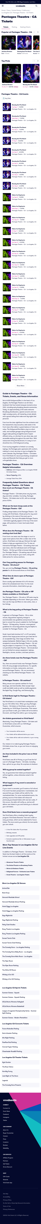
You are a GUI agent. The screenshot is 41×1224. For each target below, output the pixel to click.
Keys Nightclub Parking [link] (10, 920)
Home (3, 10)
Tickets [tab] (5, 27)
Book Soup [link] (5, 893)
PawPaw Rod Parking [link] (9, 1042)
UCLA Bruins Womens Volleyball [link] (13, 1002)
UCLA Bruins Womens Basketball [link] (13, 1006)
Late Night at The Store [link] (10, 1076)
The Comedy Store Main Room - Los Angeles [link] (17, 956)
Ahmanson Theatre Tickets (15, 862)
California (25, 10)
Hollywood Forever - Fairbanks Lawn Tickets (20, 871)
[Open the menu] (3, 6)
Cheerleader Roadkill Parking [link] (12, 1051)
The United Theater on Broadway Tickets (19, 865)
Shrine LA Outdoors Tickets (15, 868)
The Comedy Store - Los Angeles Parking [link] (16, 947)
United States (16, 10)
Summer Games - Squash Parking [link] (13, 997)
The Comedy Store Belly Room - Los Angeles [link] (17, 952)
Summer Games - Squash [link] (10, 993)
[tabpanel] (20, 209)
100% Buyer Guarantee (23, 2)
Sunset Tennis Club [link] (8, 938)
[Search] (36, 6)
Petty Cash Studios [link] (8, 924)
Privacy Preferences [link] (9, 1209)
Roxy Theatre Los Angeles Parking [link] (13, 934)
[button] (6, 98)
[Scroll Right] (37, 32)
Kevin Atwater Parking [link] (9, 1033)
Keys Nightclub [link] (7, 915)
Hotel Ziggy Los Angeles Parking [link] (13, 911)
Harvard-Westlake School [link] (10, 897)
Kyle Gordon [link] (6, 1062)
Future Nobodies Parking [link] (10, 1029)
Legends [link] (5, 1080)
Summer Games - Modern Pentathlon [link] (14, 1018)
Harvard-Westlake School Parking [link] (13, 902)
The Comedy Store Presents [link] (11, 1085)
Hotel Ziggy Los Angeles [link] (10, 906)
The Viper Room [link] (7, 961)
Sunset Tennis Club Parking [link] (11, 943)
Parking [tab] (14, 27)
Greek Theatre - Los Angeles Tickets (17, 874)
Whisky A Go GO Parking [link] (11, 979)
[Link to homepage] (20, 5)
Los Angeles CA (7, 13)
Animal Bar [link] (6, 888)
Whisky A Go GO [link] (8, 974)
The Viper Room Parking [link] (10, 965)
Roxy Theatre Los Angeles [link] (11, 929)
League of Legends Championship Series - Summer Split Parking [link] (19, 1012)
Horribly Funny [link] (7, 1071)
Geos (8, 10)
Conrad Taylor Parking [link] (10, 1047)
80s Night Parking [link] (8, 1038)
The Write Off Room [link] (9, 970)
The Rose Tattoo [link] (7, 1067)
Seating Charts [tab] (25, 27)
